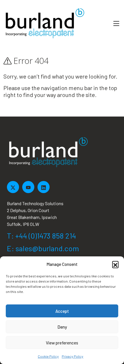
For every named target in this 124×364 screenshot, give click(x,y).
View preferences (62, 342)
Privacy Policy (72, 356)
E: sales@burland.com (43, 248)
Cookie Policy (48, 356)
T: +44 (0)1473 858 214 (41, 235)
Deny (62, 326)
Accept (62, 311)
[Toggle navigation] (116, 23)
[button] (115, 264)
